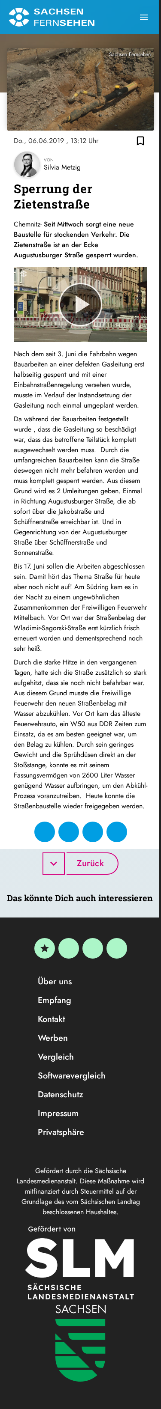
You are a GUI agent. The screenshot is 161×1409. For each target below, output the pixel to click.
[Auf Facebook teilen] (44, 832)
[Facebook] (68, 948)
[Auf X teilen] (68, 832)
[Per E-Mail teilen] (116, 832)
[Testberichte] (44, 948)
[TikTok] (116, 948)
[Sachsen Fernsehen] (51, 17)
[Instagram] (92, 948)
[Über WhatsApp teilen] (92, 832)
